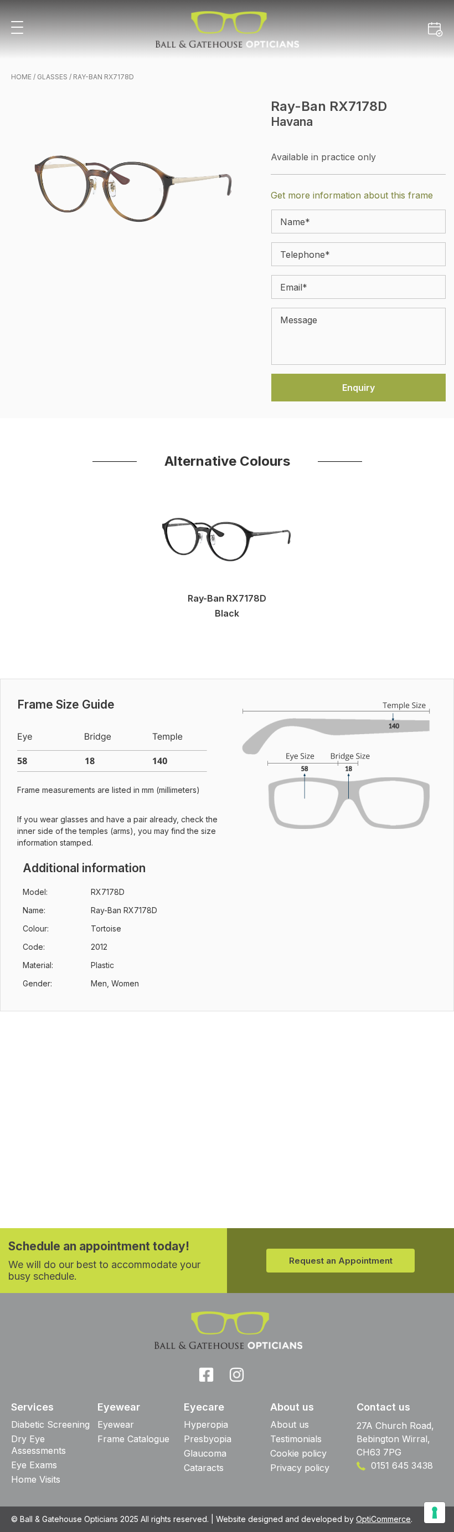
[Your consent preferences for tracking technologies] (434, 1512)
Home (21, 77)
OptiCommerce (383, 1519)
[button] (17, 28)
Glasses (52, 77)
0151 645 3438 (400, 1465)
